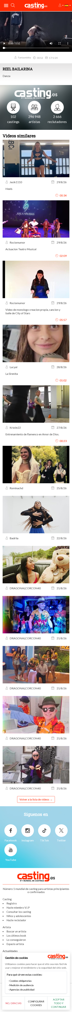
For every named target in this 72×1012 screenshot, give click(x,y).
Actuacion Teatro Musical (20, 249)
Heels (8, 188)
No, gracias (13, 1003)
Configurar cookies (36, 1003)
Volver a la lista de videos (34, 799)
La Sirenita (11, 373)
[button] (60, 5)
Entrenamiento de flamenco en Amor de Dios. (32, 434)
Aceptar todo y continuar (58, 1003)
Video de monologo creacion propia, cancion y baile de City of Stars (32, 311)
